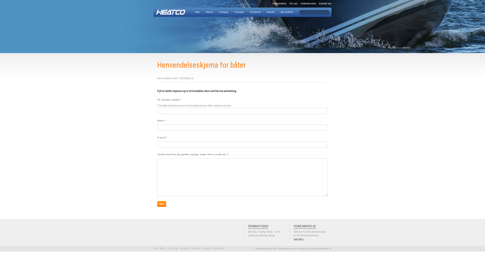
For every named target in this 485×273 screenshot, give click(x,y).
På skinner (255, 12)
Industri (271, 12)
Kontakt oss (325, 3)
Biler (197, 12)
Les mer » (299, 239)
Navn (161, 120)
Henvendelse (279, 3)
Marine (209, 12)
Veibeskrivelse (308, 3)
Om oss (293, 3)
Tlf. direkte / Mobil (169, 99)
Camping (223, 12)
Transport (239, 12)
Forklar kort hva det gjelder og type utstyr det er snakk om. (192, 154)
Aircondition (287, 12)
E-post (162, 137)
